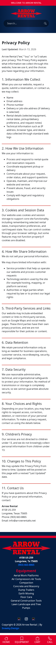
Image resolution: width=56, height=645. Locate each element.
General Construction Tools (26, 600)
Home (6, 642)
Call (50, 642)
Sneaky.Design (10, 628)
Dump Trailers (26, 589)
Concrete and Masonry (26, 586)
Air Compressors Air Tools (26, 579)
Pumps (26, 607)
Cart (37, 642)
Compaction (26, 582)
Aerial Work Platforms (26, 575)
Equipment (22, 642)
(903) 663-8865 (26, 564)
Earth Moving (26, 593)
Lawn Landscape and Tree (26, 604)
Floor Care (26, 597)
